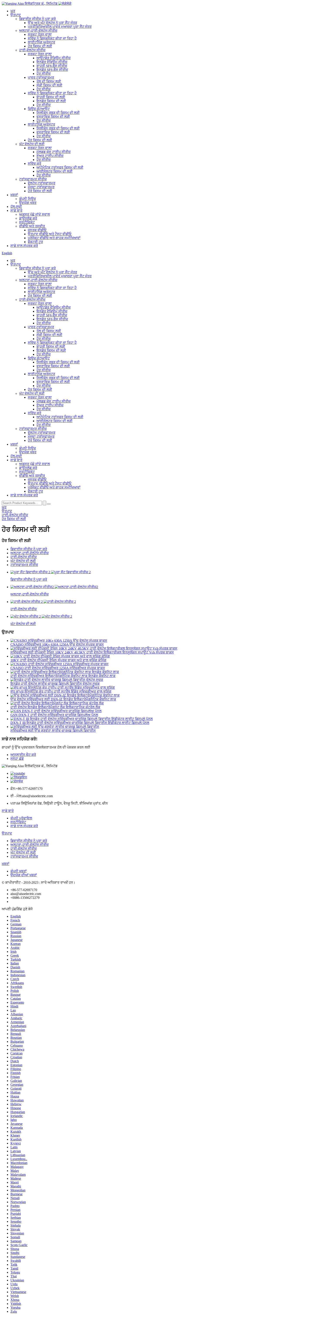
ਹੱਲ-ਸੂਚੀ (16, 206)
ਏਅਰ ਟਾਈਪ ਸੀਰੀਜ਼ (49, 156)
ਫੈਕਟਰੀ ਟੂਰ (35, 242)
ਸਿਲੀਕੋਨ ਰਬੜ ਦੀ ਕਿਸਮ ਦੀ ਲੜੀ (58, 113)
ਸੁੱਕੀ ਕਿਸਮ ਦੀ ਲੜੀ (49, 85)
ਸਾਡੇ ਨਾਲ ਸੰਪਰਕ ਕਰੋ (24, 246)
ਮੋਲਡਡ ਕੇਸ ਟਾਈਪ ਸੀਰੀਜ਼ (53, 152)
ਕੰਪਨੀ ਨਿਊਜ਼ (27, 199)
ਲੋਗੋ (69, 3)
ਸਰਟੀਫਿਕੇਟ (27, 222)
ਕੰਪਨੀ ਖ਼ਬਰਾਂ (18, 871)
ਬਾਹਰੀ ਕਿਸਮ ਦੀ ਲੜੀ (50, 97)
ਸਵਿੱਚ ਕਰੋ (34, 163)
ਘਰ (12, 11)
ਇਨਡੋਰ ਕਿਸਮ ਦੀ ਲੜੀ (51, 101)
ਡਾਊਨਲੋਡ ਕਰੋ (28, 218)
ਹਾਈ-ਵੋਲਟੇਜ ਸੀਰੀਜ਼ (32, 50)
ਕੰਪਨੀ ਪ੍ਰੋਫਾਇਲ (21, 818)
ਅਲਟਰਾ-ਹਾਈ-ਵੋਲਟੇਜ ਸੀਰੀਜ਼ (38, 30)
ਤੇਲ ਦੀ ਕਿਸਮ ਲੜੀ (48, 81)
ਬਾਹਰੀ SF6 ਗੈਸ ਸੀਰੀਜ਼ (51, 66)
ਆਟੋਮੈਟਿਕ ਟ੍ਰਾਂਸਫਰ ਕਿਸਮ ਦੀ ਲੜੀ (59, 167)
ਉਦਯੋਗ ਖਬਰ (27, 203)
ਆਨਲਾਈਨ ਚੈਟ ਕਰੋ (23, 755)
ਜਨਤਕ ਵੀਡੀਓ (37, 230)
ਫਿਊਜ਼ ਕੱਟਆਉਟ (39, 109)
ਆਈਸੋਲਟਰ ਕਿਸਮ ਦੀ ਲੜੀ (54, 171)
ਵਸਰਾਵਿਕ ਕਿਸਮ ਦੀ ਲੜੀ (53, 116)
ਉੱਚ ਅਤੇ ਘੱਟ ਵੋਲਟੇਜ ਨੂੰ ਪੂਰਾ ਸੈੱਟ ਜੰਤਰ (52, 23)
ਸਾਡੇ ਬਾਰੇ (16, 210)
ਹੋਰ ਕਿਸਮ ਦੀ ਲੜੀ (40, 46)
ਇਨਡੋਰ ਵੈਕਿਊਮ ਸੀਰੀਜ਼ (51, 62)
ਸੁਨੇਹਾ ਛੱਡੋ (17, 758)
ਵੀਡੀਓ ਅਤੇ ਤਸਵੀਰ (32, 226)
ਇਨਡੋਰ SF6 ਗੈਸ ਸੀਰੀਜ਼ (52, 70)
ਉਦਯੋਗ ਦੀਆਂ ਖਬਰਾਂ (23, 875)
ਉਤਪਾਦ (15, 15)
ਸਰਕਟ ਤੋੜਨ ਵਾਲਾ (40, 34)
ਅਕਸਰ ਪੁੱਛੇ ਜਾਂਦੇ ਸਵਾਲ (34, 214)
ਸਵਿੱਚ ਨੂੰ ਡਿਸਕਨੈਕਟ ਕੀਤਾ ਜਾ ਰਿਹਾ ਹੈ (52, 38)
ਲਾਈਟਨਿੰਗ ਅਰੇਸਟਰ (41, 42)
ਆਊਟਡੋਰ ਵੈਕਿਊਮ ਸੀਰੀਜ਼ (53, 58)
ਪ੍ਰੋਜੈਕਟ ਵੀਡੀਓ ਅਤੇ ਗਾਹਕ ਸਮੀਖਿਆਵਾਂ (54, 238)
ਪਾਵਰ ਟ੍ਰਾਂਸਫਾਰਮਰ (41, 77)
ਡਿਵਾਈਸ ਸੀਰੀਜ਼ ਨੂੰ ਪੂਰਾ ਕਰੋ (37, 19)
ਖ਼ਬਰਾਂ (14, 195)
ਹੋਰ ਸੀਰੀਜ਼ (43, 73)
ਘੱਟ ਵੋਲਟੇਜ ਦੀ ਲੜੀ (31, 144)
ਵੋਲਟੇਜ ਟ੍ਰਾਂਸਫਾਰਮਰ (41, 183)
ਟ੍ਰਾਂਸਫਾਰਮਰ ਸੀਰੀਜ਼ (33, 179)
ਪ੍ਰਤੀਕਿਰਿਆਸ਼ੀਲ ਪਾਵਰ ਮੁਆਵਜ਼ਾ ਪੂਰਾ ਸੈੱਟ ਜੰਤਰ (60, 26)
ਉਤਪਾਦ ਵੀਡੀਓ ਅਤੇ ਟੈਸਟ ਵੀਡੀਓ (49, 234)
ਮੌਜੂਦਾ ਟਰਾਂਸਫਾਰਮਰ (41, 187)
